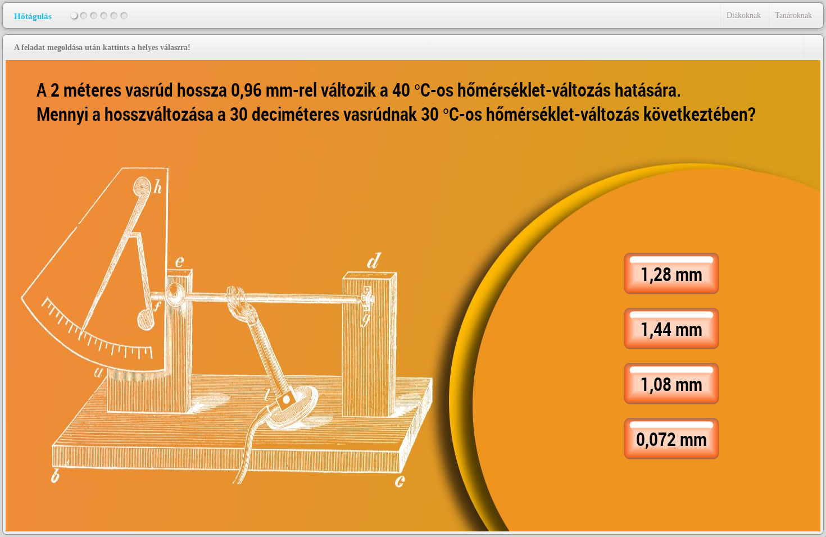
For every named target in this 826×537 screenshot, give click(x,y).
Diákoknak (744, 15)
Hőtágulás (33, 16)
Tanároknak (793, 15)
